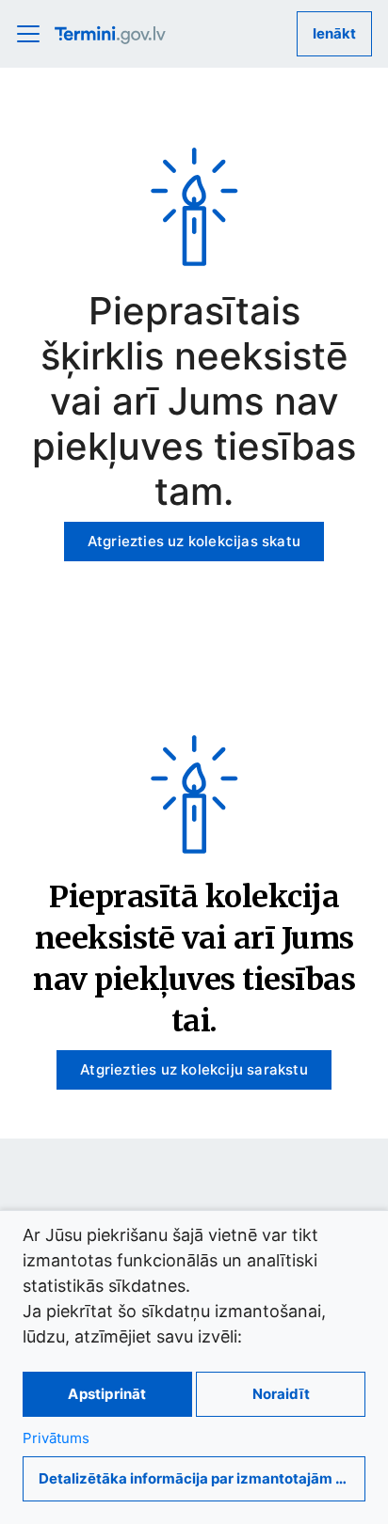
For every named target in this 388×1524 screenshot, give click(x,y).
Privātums (56, 1438)
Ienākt (334, 33)
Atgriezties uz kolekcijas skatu (194, 541)
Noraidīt (281, 1394)
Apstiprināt (107, 1394)
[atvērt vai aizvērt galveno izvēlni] (34, 33)
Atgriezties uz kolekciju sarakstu (194, 1069)
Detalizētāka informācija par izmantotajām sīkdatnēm (202, 1478)
